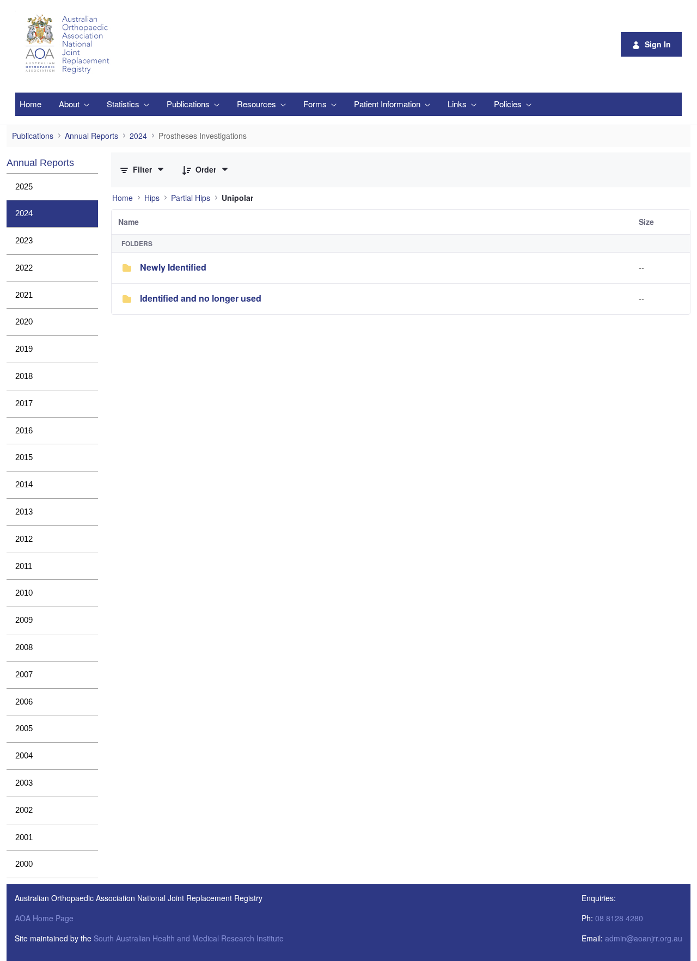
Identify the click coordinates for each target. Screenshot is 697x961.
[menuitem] (30, 104)
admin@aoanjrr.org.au (643, 938)
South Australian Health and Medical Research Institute (189, 938)
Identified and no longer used (200, 298)
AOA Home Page (44, 918)
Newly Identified (173, 267)
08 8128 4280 (619, 918)
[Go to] (69, 44)
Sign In (658, 44)
